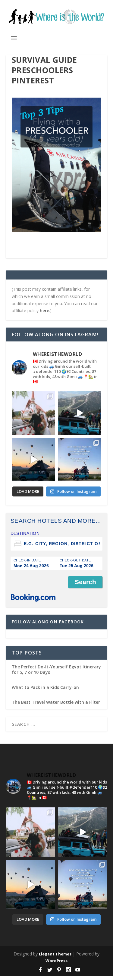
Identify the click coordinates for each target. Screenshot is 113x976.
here (44, 310)
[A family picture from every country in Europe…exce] (80, 413)
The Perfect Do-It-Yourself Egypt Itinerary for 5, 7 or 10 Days (56, 669)
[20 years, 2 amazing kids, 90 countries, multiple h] (33, 413)
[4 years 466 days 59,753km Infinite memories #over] (33, 459)
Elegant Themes (55, 954)
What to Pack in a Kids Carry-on (45, 687)
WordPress (56, 960)
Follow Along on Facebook (48, 622)
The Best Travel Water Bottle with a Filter (56, 702)
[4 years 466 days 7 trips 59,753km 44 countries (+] (80, 459)
